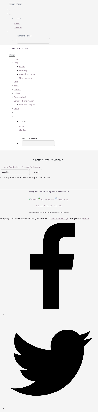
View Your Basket (11, 167)
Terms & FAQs (20, 97)
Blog (16, 81)
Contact (17, 89)
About (16, 85)
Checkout (18, 27)
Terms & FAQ (48, 206)
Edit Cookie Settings (59, 218)
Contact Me (39, 206)
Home (17, 59)
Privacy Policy (58, 206)
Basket (17, 23)
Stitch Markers (25, 78)
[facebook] (51, 314)
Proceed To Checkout (30, 167)
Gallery (17, 93)
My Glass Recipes (27, 104)
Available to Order (27, 74)
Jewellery (23, 70)
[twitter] (51, 408)
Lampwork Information (24, 101)
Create (86, 218)
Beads (22, 66)
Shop (16, 62)
